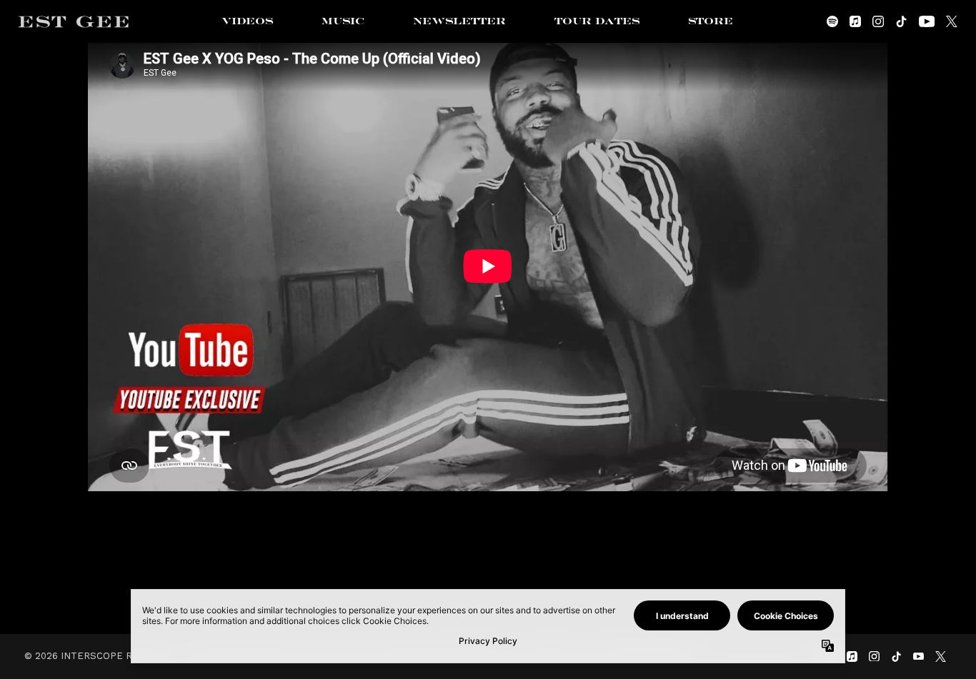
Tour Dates (596, 21)
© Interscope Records (98, 655)
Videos (247, 21)
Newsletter (459, 21)
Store (710, 21)
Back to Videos (488, 569)
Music (343, 21)
